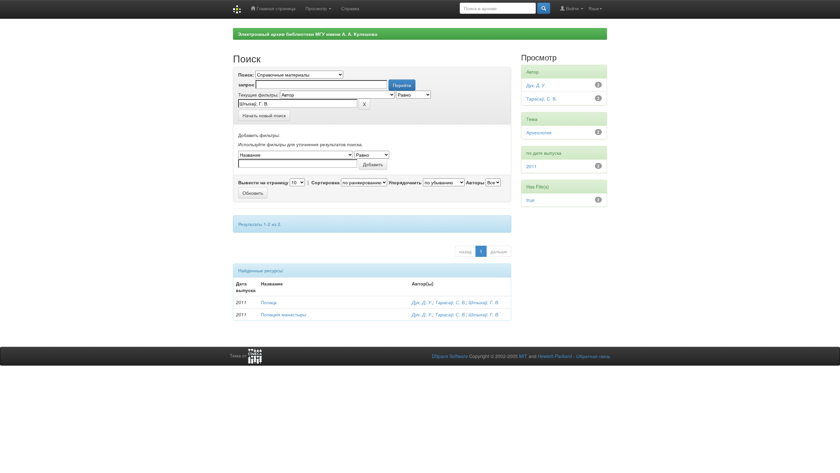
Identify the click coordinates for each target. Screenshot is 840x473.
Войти (572, 8)
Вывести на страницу (263, 182)
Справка (350, 8)
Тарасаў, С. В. (450, 302)
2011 (531, 166)
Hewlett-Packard (555, 356)
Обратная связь (593, 356)
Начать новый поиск (264, 115)
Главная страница (275, 8)
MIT (523, 356)
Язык (593, 8)
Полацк (269, 302)
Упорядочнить (405, 182)
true (530, 200)
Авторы (475, 182)
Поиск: (246, 74)
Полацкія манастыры (283, 314)
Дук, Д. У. (422, 302)
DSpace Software (450, 356)
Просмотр (316, 8)
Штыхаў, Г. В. (484, 302)
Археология (539, 132)
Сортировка (325, 182)
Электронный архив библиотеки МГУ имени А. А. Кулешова (307, 34)
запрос (246, 84)
